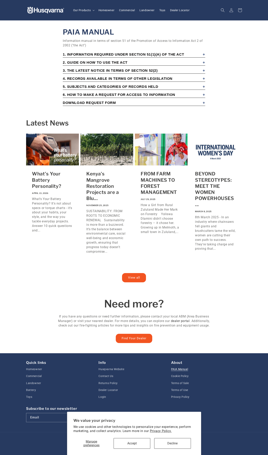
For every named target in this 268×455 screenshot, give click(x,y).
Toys (29, 396)
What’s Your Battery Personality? (46, 180)
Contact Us (105, 376)
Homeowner (34, 369)
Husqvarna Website (111, 369)
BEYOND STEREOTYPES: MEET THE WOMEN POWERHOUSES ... (214, 189)
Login (102, 396)
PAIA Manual (179, 369)
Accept (132, 443)
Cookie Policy (180, 376)
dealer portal (180, 321)
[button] (83, 10)
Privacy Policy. (161, 431)
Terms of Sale (180, 383)
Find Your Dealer (134, 338)
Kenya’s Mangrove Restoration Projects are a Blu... (102, 186)
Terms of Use (179, 390)
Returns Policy (108, 383)
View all (134, 277)
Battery (31, 390)
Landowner (33, 383)
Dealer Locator (108, 390)
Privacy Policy (180, 396)
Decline (172, 443)
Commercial (34, 376)
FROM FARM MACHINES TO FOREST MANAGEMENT (159, 183)
